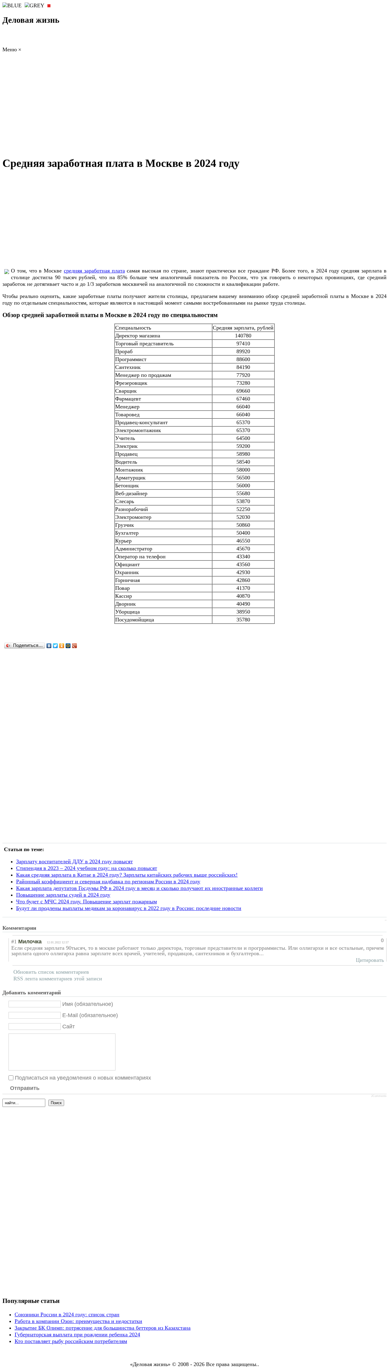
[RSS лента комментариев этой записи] (41, 928)
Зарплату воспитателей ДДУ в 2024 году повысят (74, 861)
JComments (379, 1096)
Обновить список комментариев (51, 972)
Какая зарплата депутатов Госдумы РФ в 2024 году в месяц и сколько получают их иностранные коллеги (139, 888)
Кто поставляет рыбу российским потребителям (71, 1341)
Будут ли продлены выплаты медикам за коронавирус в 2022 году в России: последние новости (128, 908)
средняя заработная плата (94, 271)
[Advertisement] (194, 106)
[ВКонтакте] (49, 646)
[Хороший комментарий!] (353, 940)
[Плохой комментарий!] (358, 940)
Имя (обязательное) (87, 1004)
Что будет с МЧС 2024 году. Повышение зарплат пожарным (86, 901)
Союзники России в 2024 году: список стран (67, 1314)
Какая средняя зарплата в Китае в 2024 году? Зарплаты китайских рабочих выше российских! (127, 875)
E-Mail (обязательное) (90, 1015)
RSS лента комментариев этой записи (57, 979)
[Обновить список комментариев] (47, 928)
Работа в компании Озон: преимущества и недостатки (78, 1321)
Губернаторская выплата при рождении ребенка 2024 (77, 1334)
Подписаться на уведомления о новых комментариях (83, 1077)
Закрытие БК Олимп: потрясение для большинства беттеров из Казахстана (103, 1328)
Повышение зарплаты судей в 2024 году (63, 895)
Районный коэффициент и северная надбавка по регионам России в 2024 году (108, 881)
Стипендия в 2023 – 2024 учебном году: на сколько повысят (86, 868)
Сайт (68, 1026)
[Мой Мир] (68, 646)
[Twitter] (55, 646)
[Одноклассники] (62, 646)
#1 (14, 942)
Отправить (25, 1088)
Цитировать (370, 960)
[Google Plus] (74, 646)
